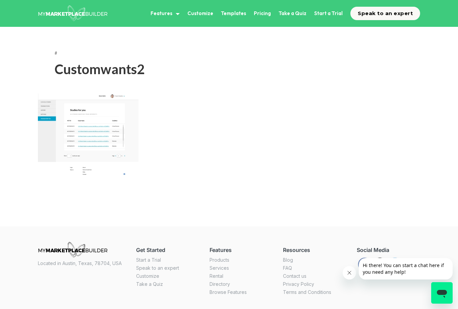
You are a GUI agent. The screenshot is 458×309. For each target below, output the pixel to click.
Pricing (262, 13)
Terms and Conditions (307, 292)
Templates (233, 13)
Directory (220, 284)
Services (219, 268)
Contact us (294, 276)
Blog (288, 260)
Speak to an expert (385, 13)
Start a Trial (328, 13)
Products (219, 260)
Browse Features (228, 292)
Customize (200, 13)
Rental (216, 276)
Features (161, 13)
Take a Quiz (292, 13)
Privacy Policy (298, 284)
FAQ (287, 268)
